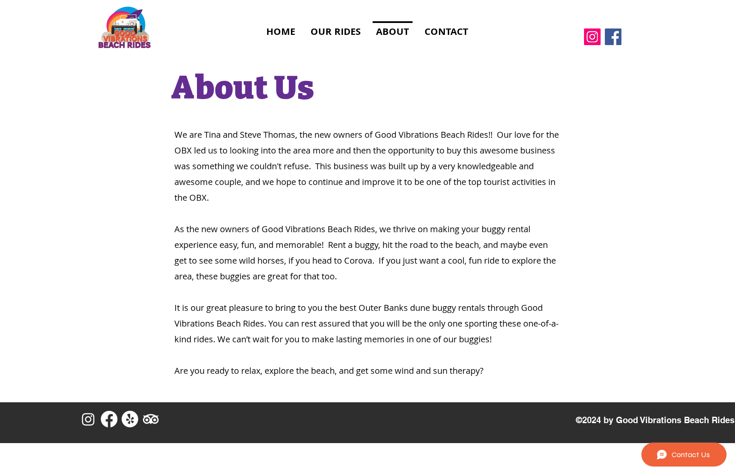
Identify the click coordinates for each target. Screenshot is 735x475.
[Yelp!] (130, 419)
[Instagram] (592, 36)
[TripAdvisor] (150, 419)
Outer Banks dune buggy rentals (422, 307)
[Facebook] (613, 36)
